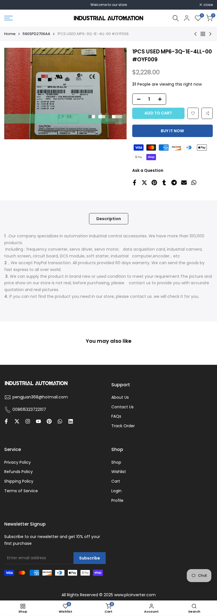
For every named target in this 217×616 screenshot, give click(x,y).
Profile (117, 500)
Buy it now (172, 131)
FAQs (116, 416)
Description (108, 219)
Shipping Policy (18, 481)
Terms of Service (21, 491)
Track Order (123, 426)
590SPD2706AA (36, 33)
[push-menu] (8, 18)
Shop (116, 462)
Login (116, 491)
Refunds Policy (18, 471)
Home (10, 33)
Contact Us (122, 407)
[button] (193, 113)
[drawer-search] (176, 18)
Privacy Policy (17, 462)
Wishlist (118, 471)
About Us (120, 397)
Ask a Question (147, 170)
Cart (115, 481)
